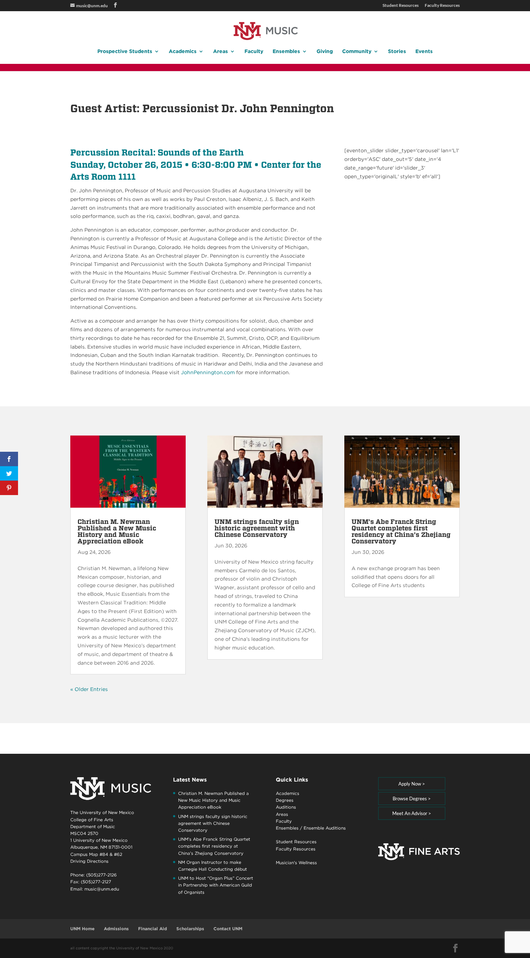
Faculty (253, 51)
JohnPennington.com (208, 372)
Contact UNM (227, 928)
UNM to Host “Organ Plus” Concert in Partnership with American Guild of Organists (215, 884)
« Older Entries (89, 689)
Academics (182, 51)
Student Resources (401, 5)
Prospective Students (124, 51)
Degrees (284, 800)
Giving (325, 51)
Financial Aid (152, 928)
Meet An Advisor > (411, 813)
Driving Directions (89, 861)
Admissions (116, 928)
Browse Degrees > (412, 798)
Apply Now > (411, 784)
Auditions (286, 807)
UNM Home (82, 928)
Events (424, 51)
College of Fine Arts (91, 819)
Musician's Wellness (296, 862)
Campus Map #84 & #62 (96, 854)
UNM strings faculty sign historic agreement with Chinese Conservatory (257, 528)
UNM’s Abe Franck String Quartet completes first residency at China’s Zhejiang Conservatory (401, 531)
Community (356, 51)
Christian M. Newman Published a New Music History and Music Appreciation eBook (117, 531)
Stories (397, 51)
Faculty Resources (442, 5)
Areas (220, 51)
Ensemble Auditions (325, 828)
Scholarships (190, 928)
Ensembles (286, 51)
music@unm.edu (101, 889)
